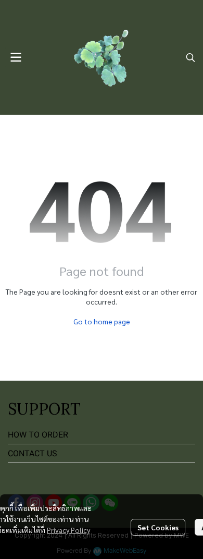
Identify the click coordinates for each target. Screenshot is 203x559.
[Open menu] (15, 57)
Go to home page (101, 321)
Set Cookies (158, 527)
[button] (190, 57)
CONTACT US (32, 453)
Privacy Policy (68, 529)
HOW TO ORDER (38, 435)
